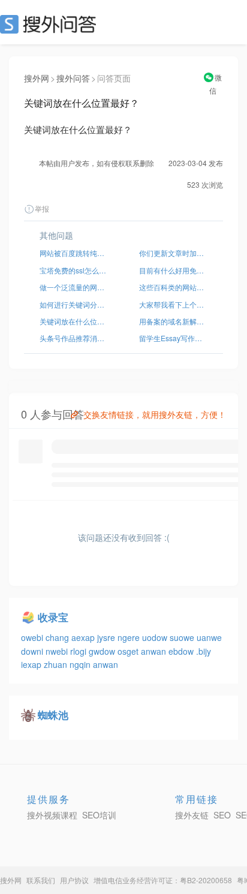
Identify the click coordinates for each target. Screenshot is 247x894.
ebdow (182, 651)
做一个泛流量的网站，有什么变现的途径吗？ (74, 287)
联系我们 (40, 880)
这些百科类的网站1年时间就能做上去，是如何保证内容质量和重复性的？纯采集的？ (173, 287)
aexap (84, 637)
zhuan (57, 664)
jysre (107, 637)
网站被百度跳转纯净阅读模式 (74, 253)
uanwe (209, 637)
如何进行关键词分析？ (74, 304)
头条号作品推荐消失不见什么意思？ (74, 338)
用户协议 (74, 880)
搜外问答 (73, 78)
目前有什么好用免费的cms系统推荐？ (173, 270)
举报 (42, 208)
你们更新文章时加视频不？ (173, 253)
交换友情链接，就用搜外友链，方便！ (154, 414)
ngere (130, 637)
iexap (32, 664)
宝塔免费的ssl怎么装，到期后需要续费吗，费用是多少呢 (74, 270)
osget (129, 651)
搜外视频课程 (52, 815)
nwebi (58, 651)
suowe (183, 637)
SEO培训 (99, 815)
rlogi (79, 651)
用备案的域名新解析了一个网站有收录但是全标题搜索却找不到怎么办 (173, 321)
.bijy (203, 651)
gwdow (103, 651)
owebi (33, 637)
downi (33, 651)
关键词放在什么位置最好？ (74, 321)
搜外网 (36, 78)
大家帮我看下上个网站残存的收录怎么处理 (173, 304)
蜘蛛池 (53, 715)
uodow (156, 637)
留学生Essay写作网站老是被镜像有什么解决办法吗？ (173, 338)
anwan (154, 651)
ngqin (81, 664)
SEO (51, 24)
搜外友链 (192, 815)
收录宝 (53, 617)
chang (58, 637)
